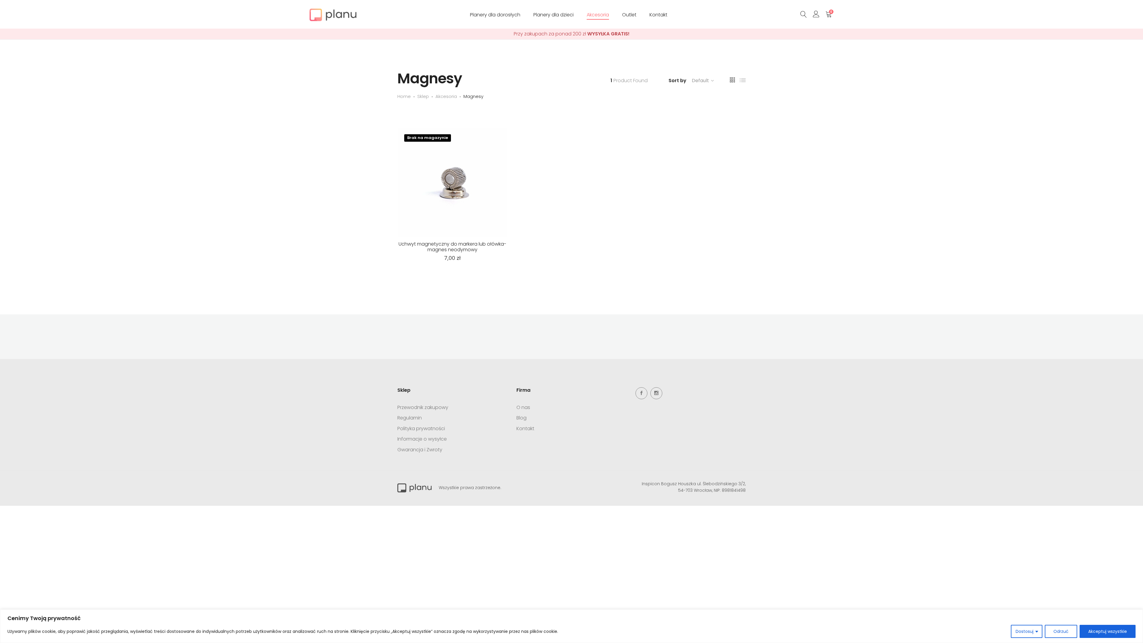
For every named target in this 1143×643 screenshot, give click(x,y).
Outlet (629, 14)
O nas (523, 407)
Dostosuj (1024, 631)
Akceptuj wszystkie (1107, 631)
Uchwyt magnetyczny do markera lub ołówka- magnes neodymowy (452, 246)
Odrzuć (1061, 631)
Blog (521, 417)
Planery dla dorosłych (495, 14)
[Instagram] (656, 393)
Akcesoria (598, 14)
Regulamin (409, 417)
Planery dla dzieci (553, 14)
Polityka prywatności (421, 428)
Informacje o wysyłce (422, 439)
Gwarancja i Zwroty (419, 449)
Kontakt (658, 14)
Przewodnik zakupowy (422, 407)
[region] (571, 626)
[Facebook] (641, 393)
